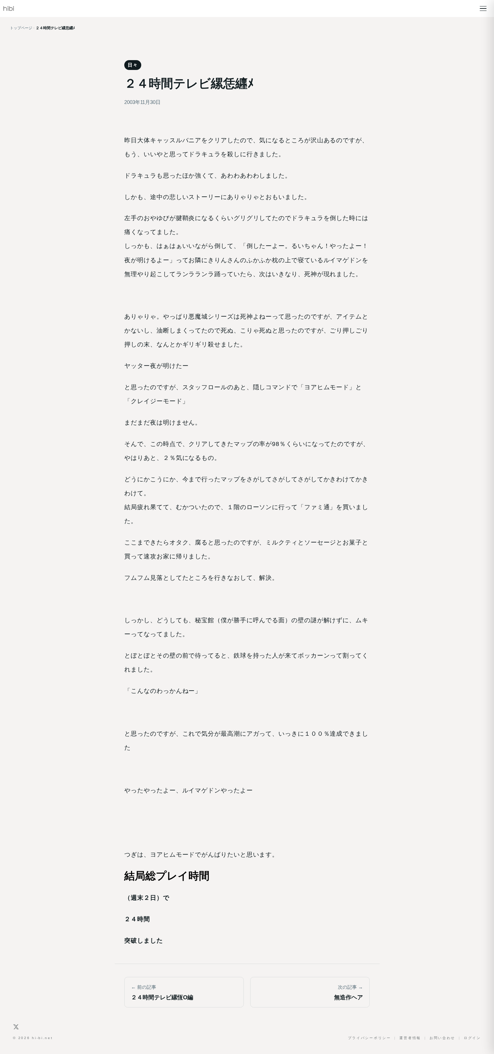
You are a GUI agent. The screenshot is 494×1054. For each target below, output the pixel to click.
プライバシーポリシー (369, 1038)
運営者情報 (410, 1038)
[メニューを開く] (483, 8)
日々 (133, 65)
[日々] (8, 8)
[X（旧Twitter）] (16, 1027)
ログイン (472, 1038)
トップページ (21, 28)
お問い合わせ (442, 1038)
